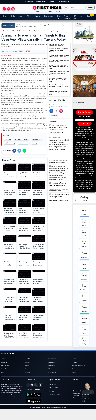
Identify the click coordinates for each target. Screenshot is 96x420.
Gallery (74, 383)
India (13, 16)
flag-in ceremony (10, 143)
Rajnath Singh (36, 139)
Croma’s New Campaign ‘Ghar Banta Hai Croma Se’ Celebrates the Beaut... (59, 73)
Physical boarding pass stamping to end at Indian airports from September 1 (24, 228)
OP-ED (75, 17)
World (29, 16)
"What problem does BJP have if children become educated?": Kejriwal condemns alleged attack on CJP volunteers (9, 282)
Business (27, 383)
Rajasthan (4, 373)
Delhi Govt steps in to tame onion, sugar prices (38, 175)
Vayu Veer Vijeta (23, 143)
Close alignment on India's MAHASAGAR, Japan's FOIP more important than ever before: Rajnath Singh (9, 335)
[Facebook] (51, 111)
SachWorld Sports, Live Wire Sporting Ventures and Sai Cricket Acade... (58, 86)
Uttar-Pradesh (5, 376)
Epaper (89, 16)
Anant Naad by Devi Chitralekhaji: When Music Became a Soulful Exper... (58, 80)
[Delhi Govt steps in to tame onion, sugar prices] (59, 196)
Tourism (27, 379)
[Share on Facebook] (14, 151)
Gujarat (3, 379)
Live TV (58, 17)
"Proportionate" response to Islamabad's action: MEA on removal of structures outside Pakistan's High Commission (9, 299)
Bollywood (51, 373)
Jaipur (3, 369)
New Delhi (8, 139)
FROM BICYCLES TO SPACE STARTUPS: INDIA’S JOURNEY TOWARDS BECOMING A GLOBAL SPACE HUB (38, 210)
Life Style (27, 369)
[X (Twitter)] (56, 111)
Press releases (67, 17)
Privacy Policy (54, 398)
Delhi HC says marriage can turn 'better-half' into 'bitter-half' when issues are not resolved (38, 193)
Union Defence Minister (21, 139)
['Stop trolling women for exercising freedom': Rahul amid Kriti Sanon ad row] (59, 127)
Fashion (27, 376)
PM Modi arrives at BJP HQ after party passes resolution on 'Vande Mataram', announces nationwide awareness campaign (38, 228)
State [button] (20, 16)
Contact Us (53, 395)
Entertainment (48, 16)
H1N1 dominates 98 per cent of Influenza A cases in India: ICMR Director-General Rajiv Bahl (24, 193)
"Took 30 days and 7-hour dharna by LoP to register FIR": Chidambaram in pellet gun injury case (24, 264)
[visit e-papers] (78, 104)
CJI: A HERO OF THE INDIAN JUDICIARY (38, 317)
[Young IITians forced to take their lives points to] (59, 185)
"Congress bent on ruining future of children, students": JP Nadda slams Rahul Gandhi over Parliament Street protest (38, 282)
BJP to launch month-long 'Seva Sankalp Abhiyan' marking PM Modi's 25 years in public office (9, 246)
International (52, 383)
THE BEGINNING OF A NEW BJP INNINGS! (9, 228)
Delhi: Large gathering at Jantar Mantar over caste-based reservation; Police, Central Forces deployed (38, 264)
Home (5, 16)
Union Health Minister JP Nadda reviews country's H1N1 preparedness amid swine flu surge (38, 299)
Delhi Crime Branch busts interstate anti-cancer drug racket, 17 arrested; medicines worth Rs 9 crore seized (38, 335)
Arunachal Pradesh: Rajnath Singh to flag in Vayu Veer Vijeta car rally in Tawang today (37, 31)
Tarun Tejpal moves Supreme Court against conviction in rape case (24, 335)
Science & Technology (78, 376)
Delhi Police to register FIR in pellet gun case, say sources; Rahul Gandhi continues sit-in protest (24, 282)
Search (90, 7)
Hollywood (51, 376)
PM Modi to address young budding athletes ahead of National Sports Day (9, 210)
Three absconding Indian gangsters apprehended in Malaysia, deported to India (24, 210)
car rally (34, 143)
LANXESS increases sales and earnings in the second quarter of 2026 (58, 66)
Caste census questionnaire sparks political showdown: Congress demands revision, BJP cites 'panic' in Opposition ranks (9, 175)
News (9, 31)
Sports (37, 16)
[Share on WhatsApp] (24, 151)
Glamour (27, 373)
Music (50, 379)
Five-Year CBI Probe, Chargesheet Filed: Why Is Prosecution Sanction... (58, 50)
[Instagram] (61, 111)
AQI (82, 16)
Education (75, 373)
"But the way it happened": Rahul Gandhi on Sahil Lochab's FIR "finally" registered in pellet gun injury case (24, 246)
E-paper (52, 401)
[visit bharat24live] (84, 60)
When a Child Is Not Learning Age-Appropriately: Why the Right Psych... (58, 93)
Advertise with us (55, 405)
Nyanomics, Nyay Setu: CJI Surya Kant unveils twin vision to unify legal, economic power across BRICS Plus (38, 246)
